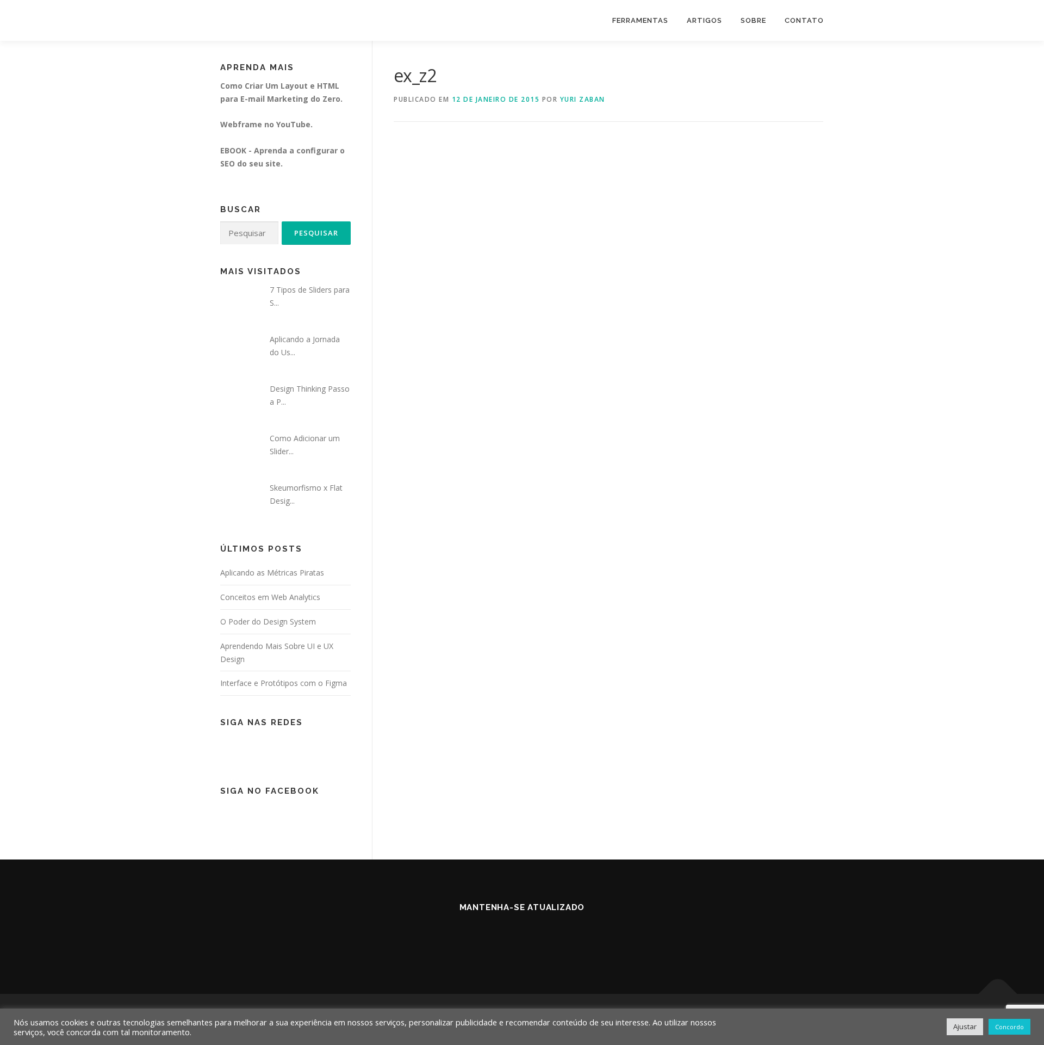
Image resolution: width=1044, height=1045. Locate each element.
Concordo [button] (1009, 1027)
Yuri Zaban (582, 99)
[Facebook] (508, 936)
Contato (804, 20)
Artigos (704, 20)
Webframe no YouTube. (266, 124)
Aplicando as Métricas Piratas (272, 572)
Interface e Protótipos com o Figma (283, 683)
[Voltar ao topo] (998, 994)
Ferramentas (640, 20)
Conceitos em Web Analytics (270, 597)
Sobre (753, 20)
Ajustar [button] (965, 1026)
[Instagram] (535, 936)
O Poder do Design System (268, 621)
